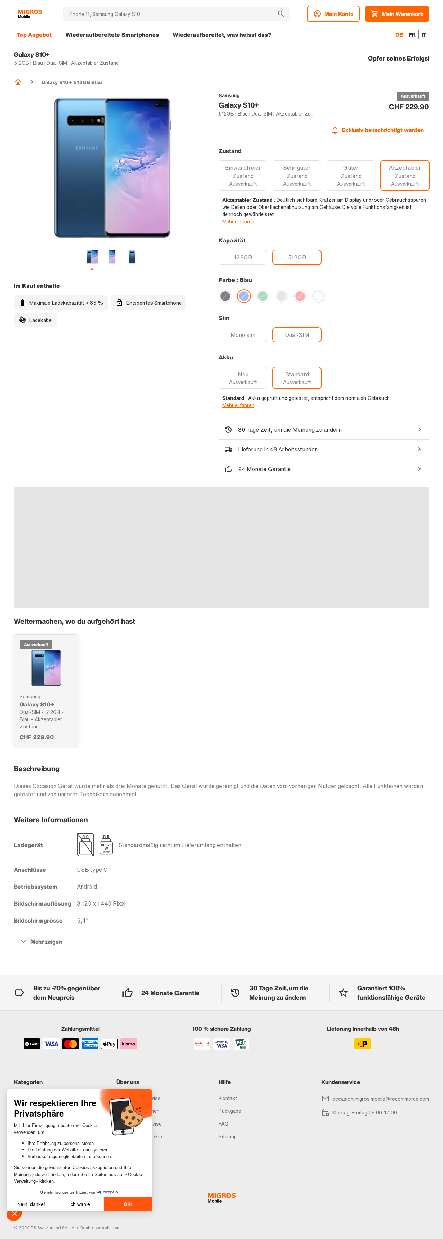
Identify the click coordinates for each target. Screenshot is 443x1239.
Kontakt (228, 1098)
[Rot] (300, 296)
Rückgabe (230, 1110)
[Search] (281, 14)
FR (412, 34)
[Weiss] (318, 296)
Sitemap (228, 1136)
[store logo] (30, 14)
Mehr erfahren (238, 221)
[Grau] (281, 296)
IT (424, 34)
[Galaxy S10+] (46, 668)
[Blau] (244, 296)
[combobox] (167, 13)
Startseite (18, 82)
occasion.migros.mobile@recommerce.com (380, 1098)
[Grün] (262, 296)
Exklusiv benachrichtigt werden (383, 130)
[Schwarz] (225, 296)
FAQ (223, 1123)
